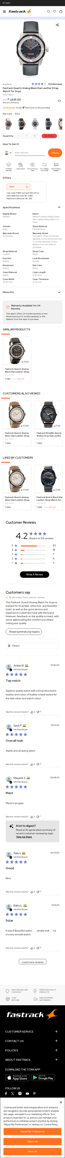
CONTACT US (14, 1041)
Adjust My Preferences (32, 1131)
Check (55, 152)
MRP (5, 99)
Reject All (32, 1141)
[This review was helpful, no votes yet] (32, 712)
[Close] (61, 1102)
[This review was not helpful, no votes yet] (38, 711)
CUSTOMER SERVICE (19, 1031)
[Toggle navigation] (4, 11)
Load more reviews (32, 962)
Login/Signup (9, 107)
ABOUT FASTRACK (18, 1060)
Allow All (32, 1151)
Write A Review (34, 574)
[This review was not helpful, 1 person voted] (38, 816)
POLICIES (11, 1050)
